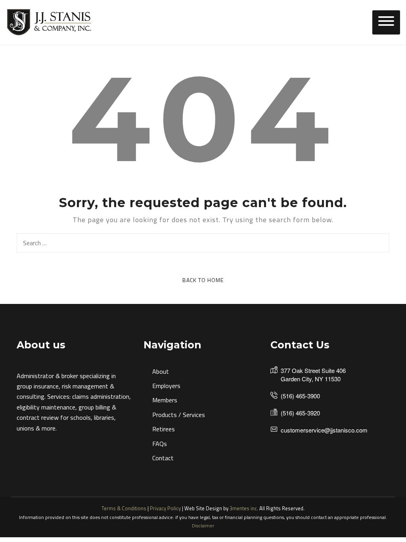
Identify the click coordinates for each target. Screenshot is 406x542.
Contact (163, 458)
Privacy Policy (165, 508)
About (160, 371)
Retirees (163, 429)
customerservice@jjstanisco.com (324, 430)
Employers (166, 385)
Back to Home (203, 280)
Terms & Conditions (124, 508)
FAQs (159, 443)
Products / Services (178, 414)
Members (164, 400)
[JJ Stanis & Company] (49, 22)
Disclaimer (203, 525)
